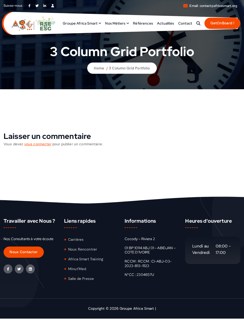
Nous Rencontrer (82, 249)
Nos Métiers (115, 23)
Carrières (76, 239)
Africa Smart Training (85, 259)
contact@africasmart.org (218, 6)
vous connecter (37, 144)
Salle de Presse (81, 278)
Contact (185, 23)
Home (99, 68)
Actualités (165, 23)
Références (143, 23)
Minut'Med (77, 269)
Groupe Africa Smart (80, 23)
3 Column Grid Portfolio (129, 68)
